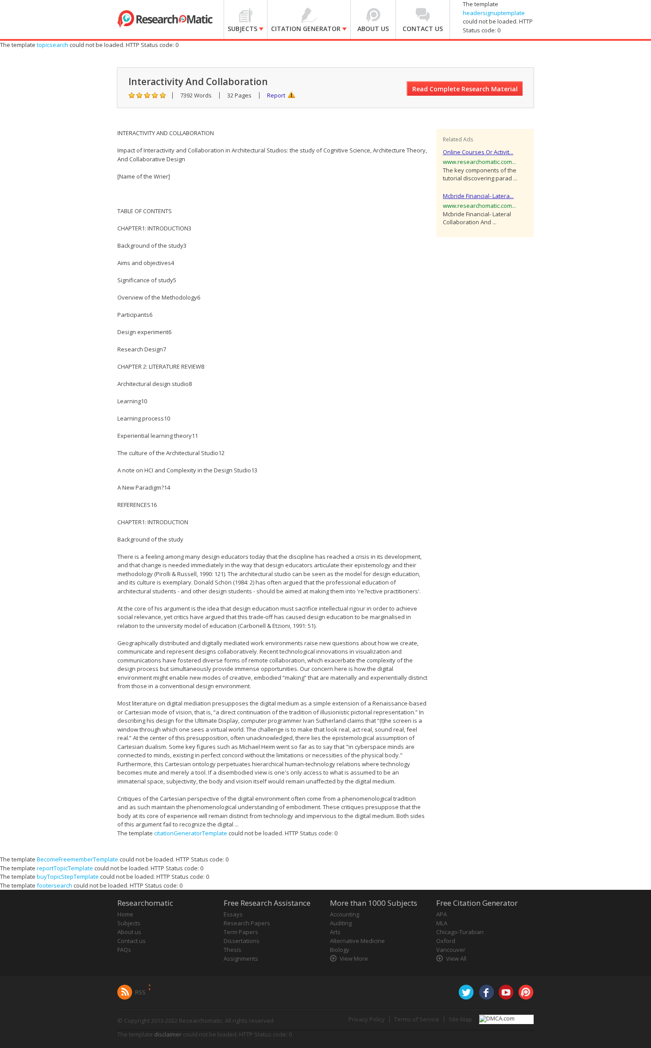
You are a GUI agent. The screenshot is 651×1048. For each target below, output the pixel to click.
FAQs (124, 950)
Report (276, 95)
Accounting (344, 914)
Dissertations (242, 941)
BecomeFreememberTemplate (77, 859)
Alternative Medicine (357, 941)
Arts (335, 932)
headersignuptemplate (494, 13)
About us (129, 932)
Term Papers (241, 932)
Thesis (232, 950)
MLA (441, 923)
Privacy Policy (367, 1019)
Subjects (128, 923)
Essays (233, 914)
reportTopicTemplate (65, 868)
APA (441, 914)
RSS (140, 992)
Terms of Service (416, 1019)
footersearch (54, 885)
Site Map (460, 1019)
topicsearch (52, 45)
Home (125, 914)
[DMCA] (497, 1018)
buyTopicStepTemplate (68, 876)
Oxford (445, 941)
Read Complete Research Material (465, 89)
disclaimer (168, 1034)
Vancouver (450, 950)
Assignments (241, 958)
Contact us (131, 941)
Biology (339, 950)
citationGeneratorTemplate (190, 833)
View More (354, 958)
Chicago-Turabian (460, 932)
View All (456, 958)
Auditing (341, 923)
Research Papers (247, 923)
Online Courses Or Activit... (478, 152)
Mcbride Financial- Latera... (478, 196)
